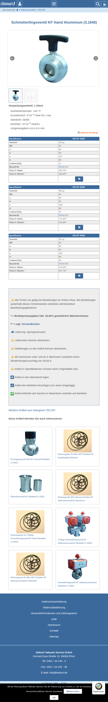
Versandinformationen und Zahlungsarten (54, 613)
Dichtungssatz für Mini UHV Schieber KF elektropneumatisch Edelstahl (28, 579)
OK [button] (54, 697)
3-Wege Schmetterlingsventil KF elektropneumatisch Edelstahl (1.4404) (75, 541)
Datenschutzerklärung (54, 601)
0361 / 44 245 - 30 (57, 667)
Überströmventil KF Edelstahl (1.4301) (28, 496)
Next (96, 58)
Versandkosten (31, 324)
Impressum (54, 625)
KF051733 (63, 264)
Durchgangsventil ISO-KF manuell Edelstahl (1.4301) (30, 461)
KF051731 (63, 167)
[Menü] (103, 683)
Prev (12, 58)
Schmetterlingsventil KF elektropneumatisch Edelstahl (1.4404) (77, 584)
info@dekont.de (58, 672)
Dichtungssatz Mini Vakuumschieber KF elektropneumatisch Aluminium (75, 499)
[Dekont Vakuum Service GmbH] (8, 3)
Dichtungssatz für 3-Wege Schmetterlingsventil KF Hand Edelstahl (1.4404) (28, 538)
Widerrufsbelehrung (54, 607)
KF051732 (63, 215)
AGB (54, 619)
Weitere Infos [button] (73, 691)
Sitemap (54, 636)
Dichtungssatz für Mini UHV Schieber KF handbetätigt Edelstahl (76, 456)
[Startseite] (17, 10)
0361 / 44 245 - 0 (56, 661)
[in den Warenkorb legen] (79, 179)
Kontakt (54, 630)
